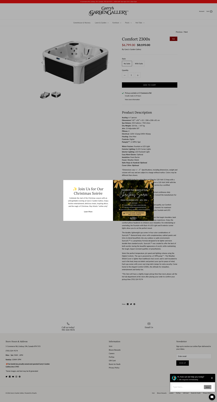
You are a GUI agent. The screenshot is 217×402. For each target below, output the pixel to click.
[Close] (150, 182)
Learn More (88, 212)
